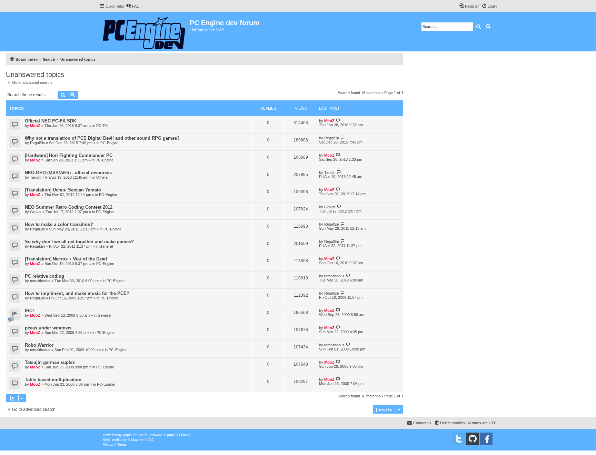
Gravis (35, 212)
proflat (117, 440)
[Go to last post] (338, 120)
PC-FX (102, 125)
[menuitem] (133, 6)
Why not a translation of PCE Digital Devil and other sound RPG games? (102, 138)
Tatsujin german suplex (50, 362)
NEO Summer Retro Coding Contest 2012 (68, 207)
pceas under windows (48, 327)
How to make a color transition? (59, 224)
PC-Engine (109, 143)
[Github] (472, 439)
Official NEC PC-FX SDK (50, 120)
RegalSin (37, 143)
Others (102, 177)
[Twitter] (459, 439)
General (106, 246)
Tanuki (35, 177)
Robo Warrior (39, 345)
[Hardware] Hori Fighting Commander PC (68, 155)
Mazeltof (138, 440)
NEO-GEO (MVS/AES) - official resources (68, 172)
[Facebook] (486, 439)
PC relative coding (44, 276)
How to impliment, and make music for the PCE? (77, 293)
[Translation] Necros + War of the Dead (66, 258)
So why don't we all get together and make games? (79, 241)
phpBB (128, 435)
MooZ (35, 125)
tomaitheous (40, 281)
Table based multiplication (53, 379)
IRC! (29, 310)
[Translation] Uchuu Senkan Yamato (63, 189)
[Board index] (144, 32)
